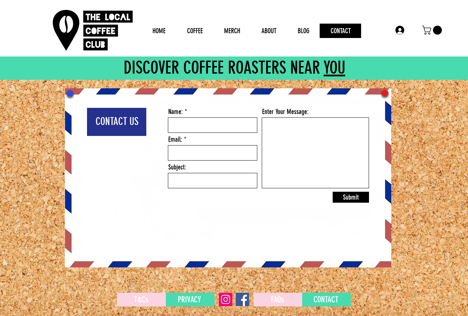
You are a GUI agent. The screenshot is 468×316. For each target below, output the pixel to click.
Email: (175, 139)
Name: (175, 111)
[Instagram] (225, 299)
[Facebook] (242, 299)
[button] (433, 30)
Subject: (177, 167)
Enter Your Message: (285, 111)
